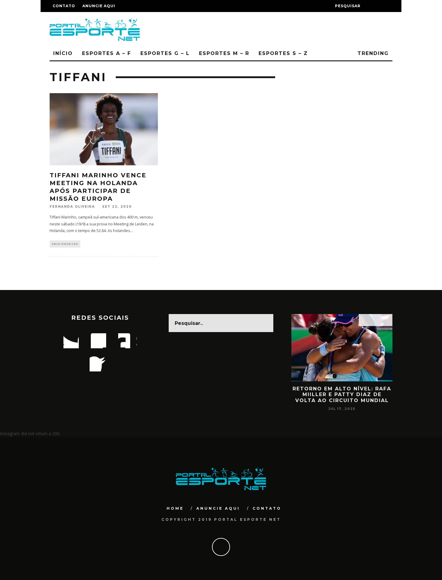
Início (63, 53)
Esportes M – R (224, 53)
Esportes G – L (165, 53)
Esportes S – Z (283, 53)
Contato (64, 6)
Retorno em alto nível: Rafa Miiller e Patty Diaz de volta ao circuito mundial (342, 394)
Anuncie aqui (98, 6)
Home (175, 508)
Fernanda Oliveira (72, 207)
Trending (372, 53)
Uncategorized (65, 244)
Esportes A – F (106, 53)
